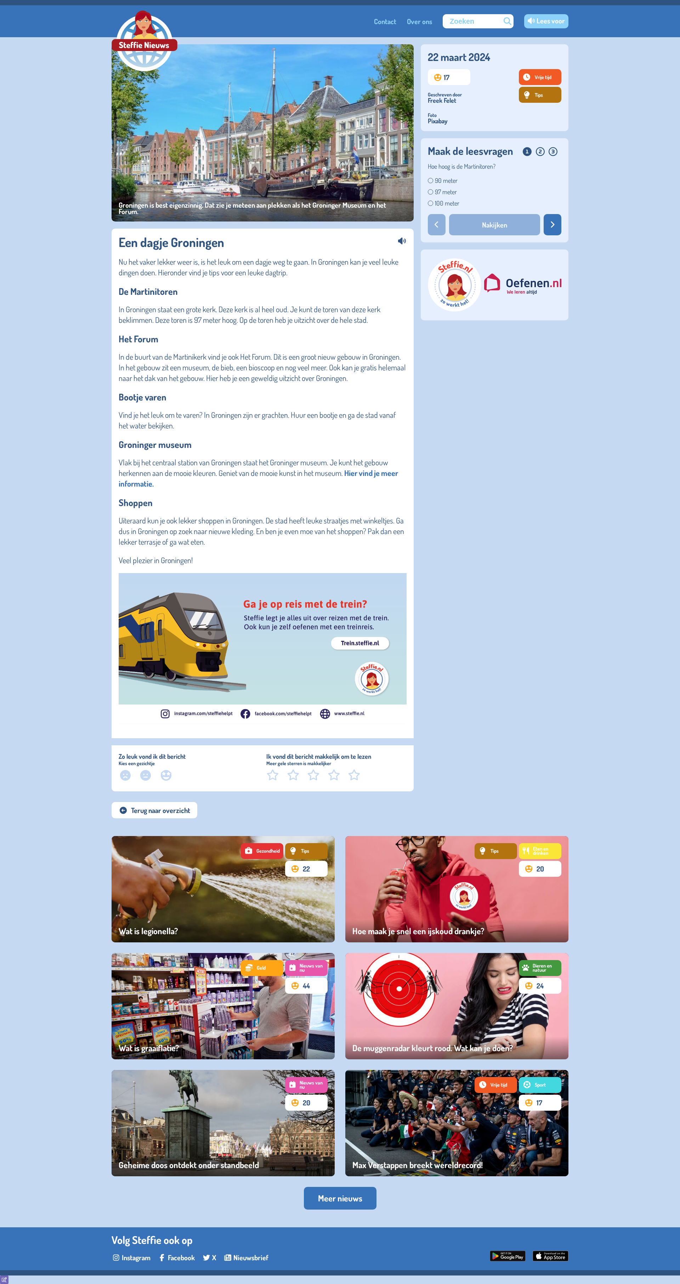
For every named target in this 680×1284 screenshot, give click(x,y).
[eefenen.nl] (522, 285)
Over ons (419, 21)
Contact (385, 21)
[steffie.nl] (455, 308)
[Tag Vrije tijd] (496, 1085)
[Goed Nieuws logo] (144, 41)
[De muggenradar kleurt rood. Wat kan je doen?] (456, 1006)
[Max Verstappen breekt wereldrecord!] (456, 1123)
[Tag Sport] (540, 1085)
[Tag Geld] (262, 968)
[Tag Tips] (306, 851)
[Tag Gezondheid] (262, 851)
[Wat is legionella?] (223, 889)
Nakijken (494, 224)
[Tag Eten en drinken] (540, 851)
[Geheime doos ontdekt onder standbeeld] (223, 1123)
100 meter (447, 203)
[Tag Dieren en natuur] (540, 968)
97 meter (446, 192)
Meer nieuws (340, 1198)
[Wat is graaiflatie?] (223, 1006)
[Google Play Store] (508, 1258)
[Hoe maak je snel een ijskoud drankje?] (456, 889)
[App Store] (550, 1258)
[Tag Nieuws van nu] (306, 968)
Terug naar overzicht (160, 810)
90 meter (446, 180)
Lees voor (551, 20)
